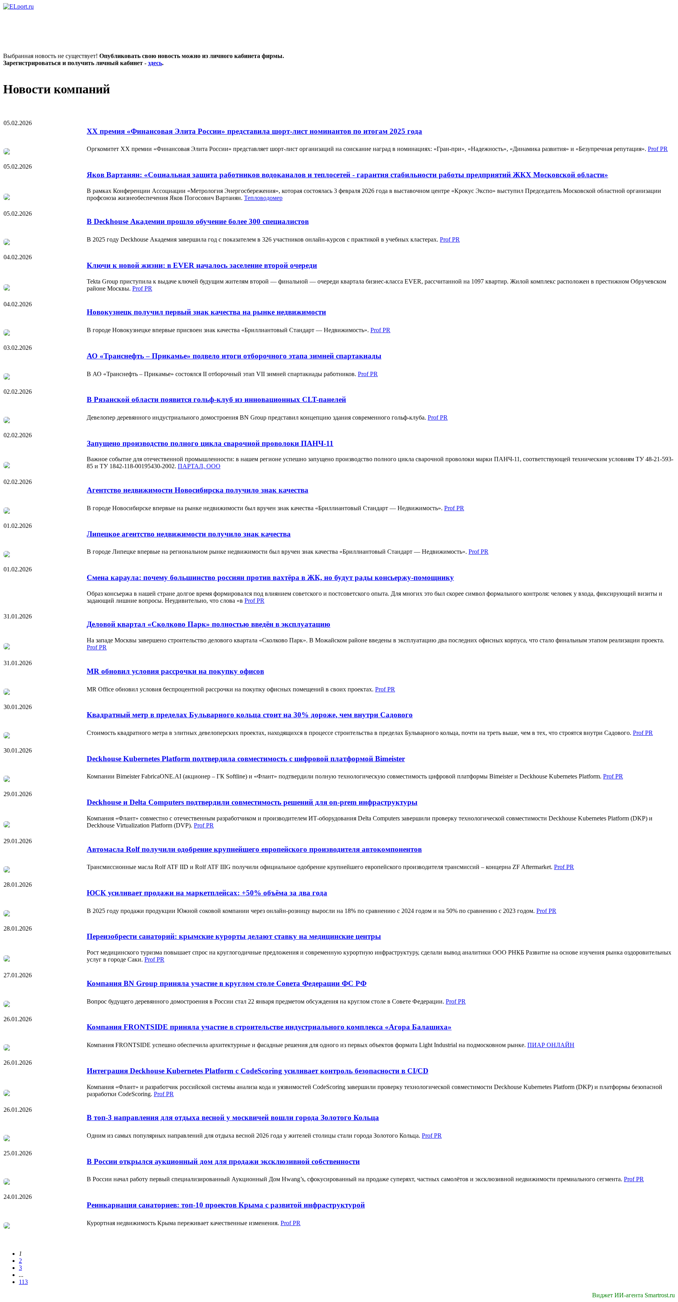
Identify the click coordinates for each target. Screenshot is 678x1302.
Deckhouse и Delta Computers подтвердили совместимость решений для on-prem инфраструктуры (252, 802)
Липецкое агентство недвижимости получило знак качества (189, 534)
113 (23, 1281)
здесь (155, 63)
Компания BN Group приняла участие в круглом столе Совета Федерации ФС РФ (226, 983)
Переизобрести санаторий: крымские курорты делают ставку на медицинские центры (234, 936)
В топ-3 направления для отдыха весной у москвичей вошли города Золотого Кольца (233, 1117)
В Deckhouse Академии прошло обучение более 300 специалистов (198, 221)
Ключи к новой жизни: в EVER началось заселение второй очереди (202, 265)
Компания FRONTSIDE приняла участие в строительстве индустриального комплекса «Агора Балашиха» (269, 1027)
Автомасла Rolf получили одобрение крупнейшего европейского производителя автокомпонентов (254, 849)
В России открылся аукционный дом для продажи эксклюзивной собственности (223, 1161)
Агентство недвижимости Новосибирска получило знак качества (197, 490)
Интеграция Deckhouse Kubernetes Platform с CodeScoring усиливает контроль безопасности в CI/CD (257, 1071)
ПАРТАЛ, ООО (199, 466)
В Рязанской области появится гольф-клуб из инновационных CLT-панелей (216, 399)
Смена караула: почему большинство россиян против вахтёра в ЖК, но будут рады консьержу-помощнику (270, 577)
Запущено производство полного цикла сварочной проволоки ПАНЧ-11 (210, 443)
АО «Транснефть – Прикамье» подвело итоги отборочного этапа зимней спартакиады (234, 356)
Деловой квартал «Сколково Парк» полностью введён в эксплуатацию (208, 624)
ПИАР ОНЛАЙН (550, 1045)
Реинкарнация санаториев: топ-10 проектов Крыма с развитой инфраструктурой (226, 1205)
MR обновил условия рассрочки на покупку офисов (175, 671)
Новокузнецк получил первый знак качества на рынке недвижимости (206, 312)
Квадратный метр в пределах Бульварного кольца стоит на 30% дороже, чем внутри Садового (250, 715)
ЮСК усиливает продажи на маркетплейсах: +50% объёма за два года (207, 893)
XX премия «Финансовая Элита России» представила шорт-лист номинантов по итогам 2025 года (254, 131)
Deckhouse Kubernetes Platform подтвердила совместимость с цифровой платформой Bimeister (246, 759)
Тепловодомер (263, 198)
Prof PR (658, 148)
